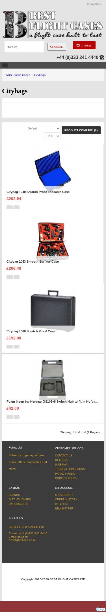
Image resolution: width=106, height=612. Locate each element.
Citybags (40, 74)
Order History (66, 499)
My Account (64, 495)
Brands (14, 495)
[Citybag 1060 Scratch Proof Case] (53, 310)
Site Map (61, 464)
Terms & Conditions (70, 469)
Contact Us (63, 455)
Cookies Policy (66, 478)
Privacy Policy (66, 473)
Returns (61, 460)
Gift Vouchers (20, 499)
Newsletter (64, 508)
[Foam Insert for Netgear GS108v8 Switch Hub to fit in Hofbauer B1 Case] (53, 380)
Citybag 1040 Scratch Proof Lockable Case (38, 192)
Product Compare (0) (81, 130)
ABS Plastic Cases (18, 74)
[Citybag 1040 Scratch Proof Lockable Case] (53, 171)
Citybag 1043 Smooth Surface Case (33, 261)
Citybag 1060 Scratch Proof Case (31, 331)
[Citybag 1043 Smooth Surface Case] (53, 240)
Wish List (62, 504)
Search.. (57, 46)
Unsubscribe (18, 504)
